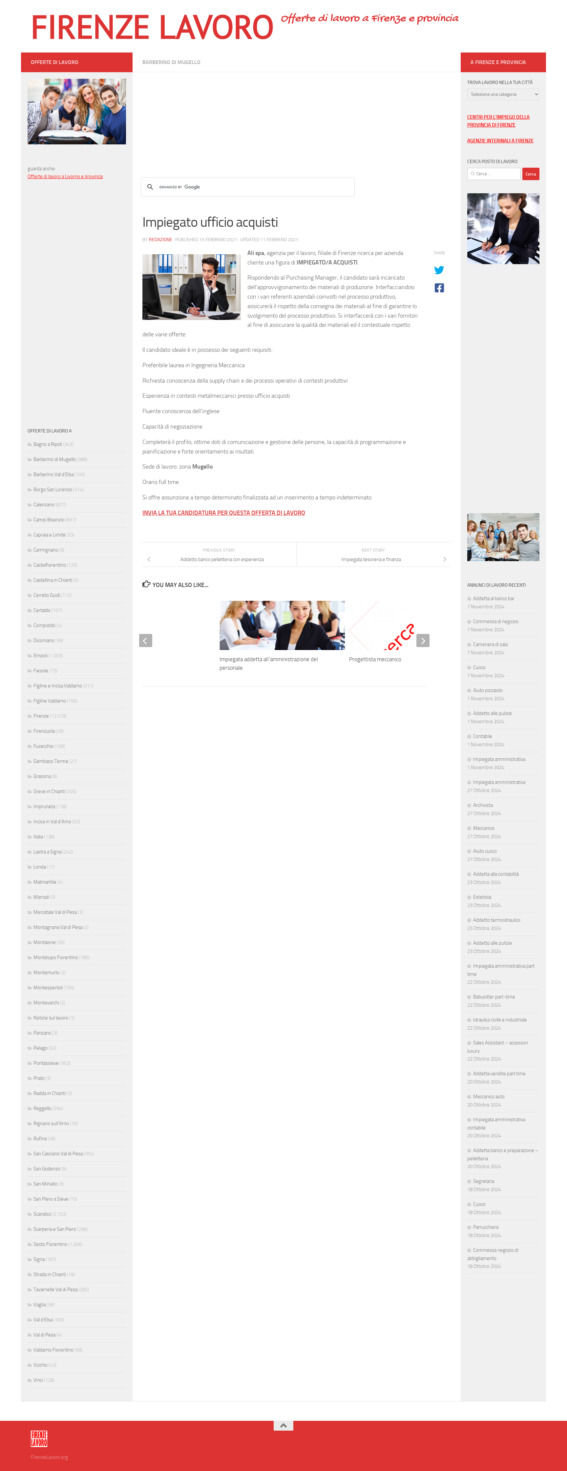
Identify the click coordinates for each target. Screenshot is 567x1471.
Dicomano (43, 640)
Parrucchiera (485, 1227)
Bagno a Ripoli (47, 444)
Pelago (40, 1048)
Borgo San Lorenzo (52, 490)
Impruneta (44, 806)
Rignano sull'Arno (51, 1123)
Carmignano (45, 550)
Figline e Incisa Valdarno (57, 686)
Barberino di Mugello (171, 62)
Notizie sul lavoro (50, 1018)
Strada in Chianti (49, 1274)
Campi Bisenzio (49, 520)
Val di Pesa (44, 1335)
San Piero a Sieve (50, 1199)
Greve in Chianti (49, 791)
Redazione (160, 239)
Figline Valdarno (49, 701)
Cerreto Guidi (46, 595)
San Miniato (45, 1184)
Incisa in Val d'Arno (52, 822)
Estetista (482, 897)
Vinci (38, 1380)
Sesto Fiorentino (50, 1244)
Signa (39, 1259)
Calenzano (43, 505)
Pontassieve (46, 1063)
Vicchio (40, 1365)
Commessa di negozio (495, 621)
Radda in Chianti (49, 1093)
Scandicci (42, 1214)
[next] (423, 640)
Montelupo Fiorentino (55, 957)
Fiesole (40, 671)
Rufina (40, 1139)
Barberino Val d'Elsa (53, 474)
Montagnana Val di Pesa (57, 927)
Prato (39, 1078)
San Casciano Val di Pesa (58, 1154)
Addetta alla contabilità (496, 874)
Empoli (40, 656)
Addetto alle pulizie (492, 713)
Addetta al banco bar (493, 598)
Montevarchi (46, 1003)
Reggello (42, 1108)
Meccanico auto (489, 1097)
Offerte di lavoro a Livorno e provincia (65, 176)
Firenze (41, 716)
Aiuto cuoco (485, 851)
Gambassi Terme (50, 761)
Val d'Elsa (42, 1320)
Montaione (44, 942)
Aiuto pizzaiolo (488, 690)
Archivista (483, 805)
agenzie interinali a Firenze (500, 141)
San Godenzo (46, 1169)
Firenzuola (44, 731)
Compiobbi (44, 625)
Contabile (482, 736)
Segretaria (483, 1181)
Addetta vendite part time (499, 1074)
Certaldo (42, 610)
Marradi (41, 897)
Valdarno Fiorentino (53, 1350)
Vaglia (39, 1305)
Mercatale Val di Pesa (55, 912)
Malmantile (44, 882)
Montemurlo (46, 973)
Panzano (42, 1033)
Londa (39, 867)
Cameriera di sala (490, 644)
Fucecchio (43, 746)
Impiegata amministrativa (499, 759)
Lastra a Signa (47, 852)
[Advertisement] (297, 118)
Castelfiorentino (49, 565)
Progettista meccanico (375, 659)
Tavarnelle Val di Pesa (55, 1289)
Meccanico (483, 828)
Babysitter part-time (494, 997)
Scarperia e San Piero (54, 1229)
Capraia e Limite (49, 535)
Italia (38, 837)
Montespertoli (48, 988)
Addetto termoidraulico (496, 920)
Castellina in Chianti (52, 580)
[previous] (145, 640)
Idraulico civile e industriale (500, 1020)
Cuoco (479, 667)
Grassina (42, 776)
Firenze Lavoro (152, 26)
